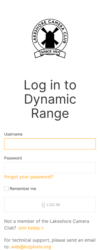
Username (13, 134)
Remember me (22, 188)
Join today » (31, 228)
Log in (53, 204)
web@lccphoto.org (31, 246)
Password (13, 158)
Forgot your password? (28, 176)
